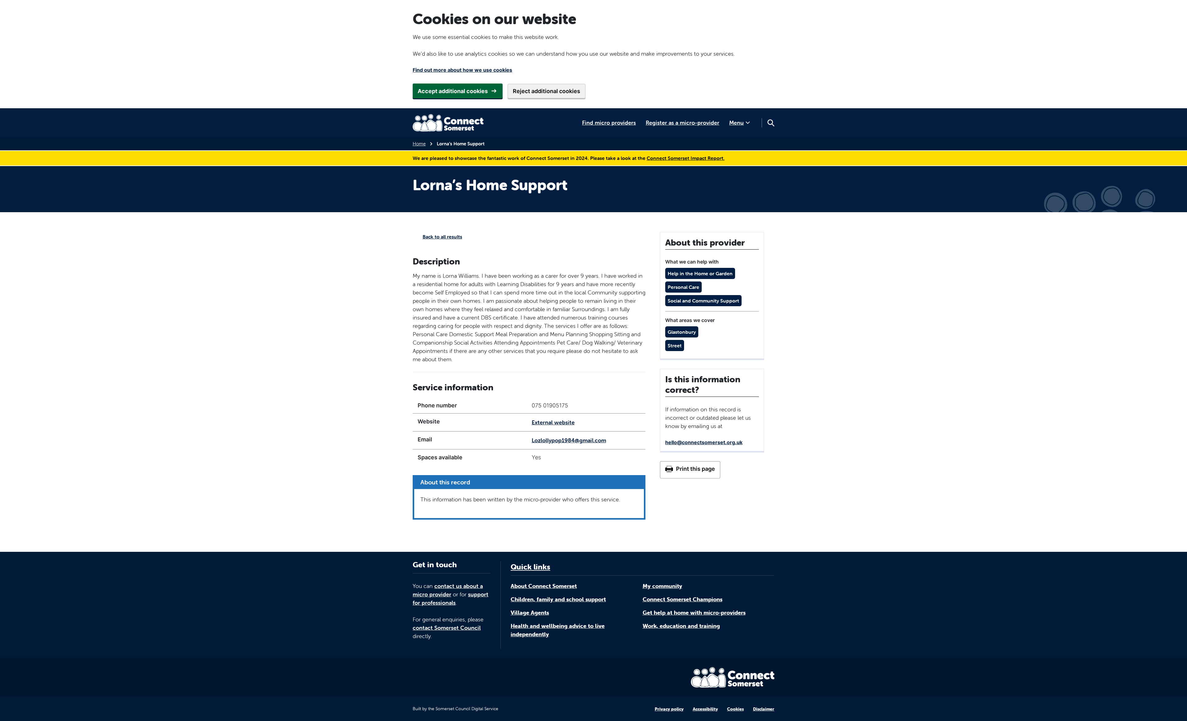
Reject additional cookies (546, 91)
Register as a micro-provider (682, 122)
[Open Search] (770, 122)
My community (662, 586)
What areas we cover (690, 320)
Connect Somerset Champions (682, 599)
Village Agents (530, 612)
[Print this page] (690, 469)
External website (553, 422)
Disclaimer (763, 709)
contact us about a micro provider (448, 590)
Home (419, 144)
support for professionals (450, 598)
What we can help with (692, 262)
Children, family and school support (558, 599)
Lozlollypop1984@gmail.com (569, 440)
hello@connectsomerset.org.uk (703, 442)
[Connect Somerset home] (448, 122)
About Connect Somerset (544, 586)
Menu (736, 122)
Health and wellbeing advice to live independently (558, 630)
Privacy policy (669, 709)
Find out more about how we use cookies (462, 70)
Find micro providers (609, 122)
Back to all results (442, 237)
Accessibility (705, 709)
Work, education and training (681, 625)
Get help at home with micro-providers (694, 612)
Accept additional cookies (453, 91)
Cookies (735, 709)
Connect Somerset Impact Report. (686, 158)
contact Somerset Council (447, 627)
